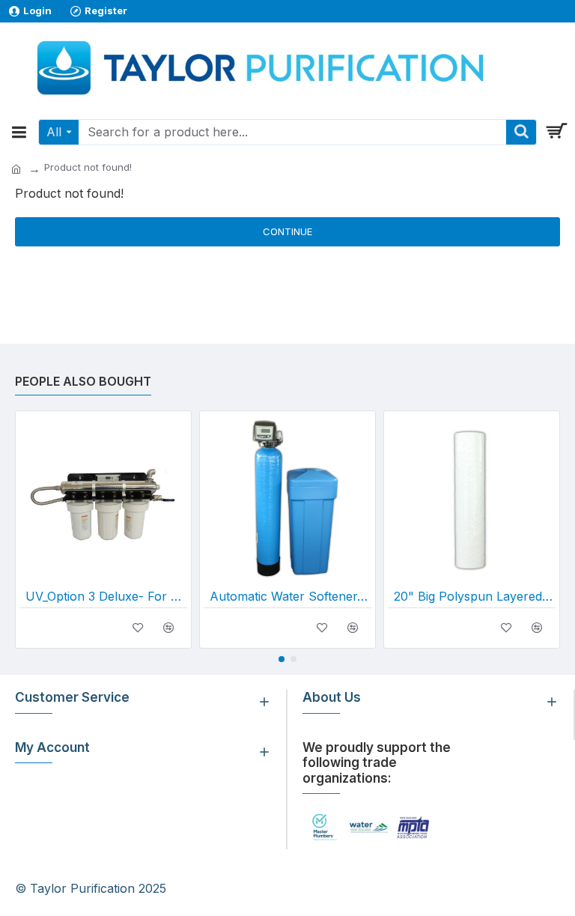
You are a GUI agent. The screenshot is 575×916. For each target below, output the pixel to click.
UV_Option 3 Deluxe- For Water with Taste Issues (106, 596)
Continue (287, 231)
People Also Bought (83, 381)
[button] (282, 659)
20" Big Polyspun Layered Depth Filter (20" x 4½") (475, 596)
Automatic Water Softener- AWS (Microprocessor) (290, 596)
